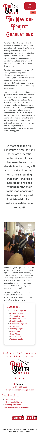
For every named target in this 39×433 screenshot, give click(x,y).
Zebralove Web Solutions (17, 431)
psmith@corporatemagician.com (21, 390)
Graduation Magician (18, 324)
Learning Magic (16, 329)
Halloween (14, 326)
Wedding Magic (16, 339)
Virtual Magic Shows (13, 402)
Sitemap (28, 431)
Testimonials (10, 400)
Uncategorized (16, 336)
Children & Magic (17, 313)
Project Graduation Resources (17, 407)
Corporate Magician (18, 318)
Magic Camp (15, 331)
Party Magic (15, 334)
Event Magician (16, 321)
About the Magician (18, 311)
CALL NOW (30, 5)
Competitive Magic (17, 316)
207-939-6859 (21, 387)
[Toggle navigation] (33, 12)
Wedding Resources (13, 405)
